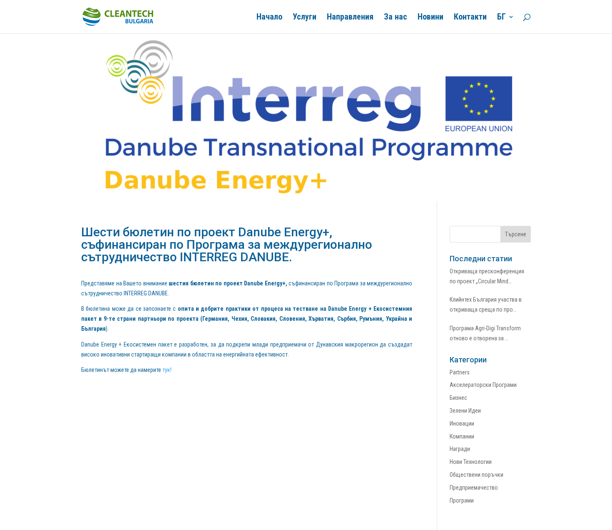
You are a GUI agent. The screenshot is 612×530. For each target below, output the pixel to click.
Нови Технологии (471, 461)
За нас (395, 18)
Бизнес (458, 397)
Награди (460, 449)
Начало (269, 18)
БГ (501, 18)
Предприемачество (474, 487)
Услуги (304, 18)
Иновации (462, 423)
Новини (430, 18)
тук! (167, 370)
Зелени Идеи (465, 410)
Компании (462, 436)
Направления (350, 18)
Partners (460, 372)
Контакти (470, 18)
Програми (462, 500)
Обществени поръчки (476, 474)
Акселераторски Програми (483, 384)
